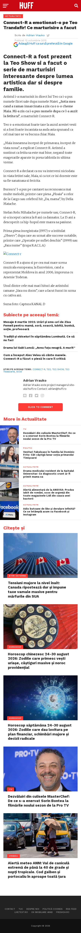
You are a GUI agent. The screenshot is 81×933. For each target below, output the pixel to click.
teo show (58, 369)
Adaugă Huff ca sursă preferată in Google (45, 43)
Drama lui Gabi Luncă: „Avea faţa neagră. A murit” (39, 347)
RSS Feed (71, 909)
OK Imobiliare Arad (42, 912)
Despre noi (32, 909)
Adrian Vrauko (35, 35)
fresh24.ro (62, 912)
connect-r (39, 369)
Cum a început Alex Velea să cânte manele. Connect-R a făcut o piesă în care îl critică (34, 356)
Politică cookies (53, 909)
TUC (20, 909)
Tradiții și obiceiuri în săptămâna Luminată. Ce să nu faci (39, 338)
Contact (10, 909)
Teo (49, 369)
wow (19, 372)
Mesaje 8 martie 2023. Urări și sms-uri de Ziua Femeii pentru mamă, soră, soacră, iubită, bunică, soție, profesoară (39, 325)
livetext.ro (21, 912)
